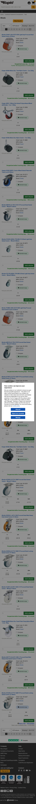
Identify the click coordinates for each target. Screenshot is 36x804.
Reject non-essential (18, 413)
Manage (18, 417)
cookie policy (16, 406)
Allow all (18, 409)
